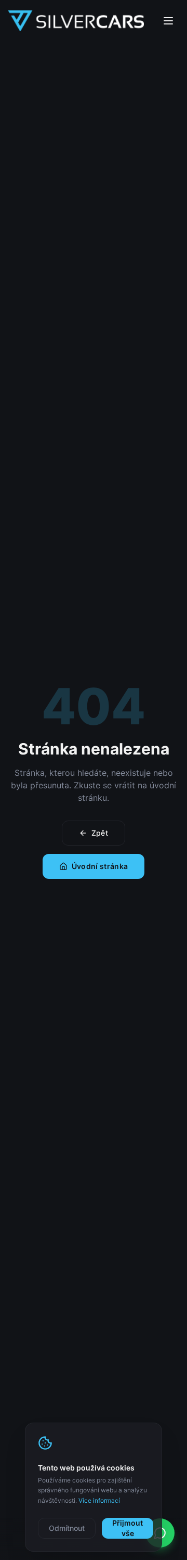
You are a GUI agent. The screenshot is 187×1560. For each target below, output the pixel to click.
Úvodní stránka (100, 866)
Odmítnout (67, 1528)
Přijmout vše (127, 1528)
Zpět (99, 832)
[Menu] (168, 20)
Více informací (99, 1500)
